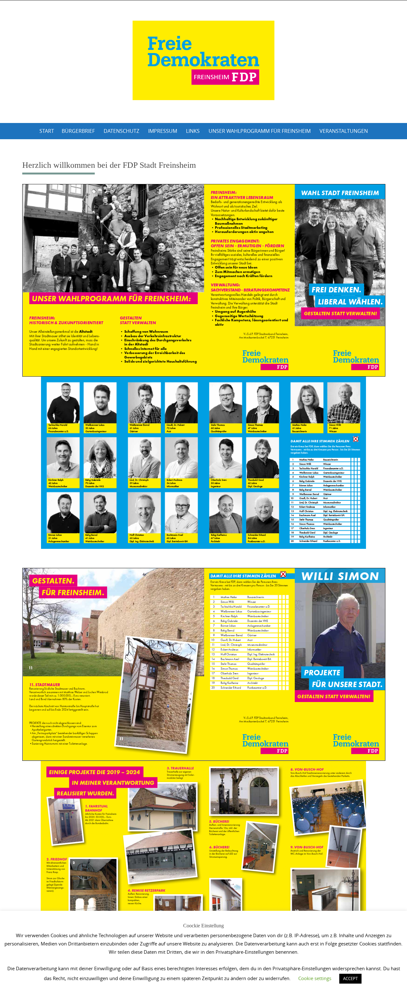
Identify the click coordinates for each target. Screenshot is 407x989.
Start (46, 130)
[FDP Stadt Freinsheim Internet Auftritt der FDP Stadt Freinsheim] (203, 60)
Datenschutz (121, 130)
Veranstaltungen (344, 130)
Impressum (162, 130)
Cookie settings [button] (314, 978)
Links (193, 130)
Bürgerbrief (78, 130)
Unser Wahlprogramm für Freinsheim (260, 130)
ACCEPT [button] (350, 978)
